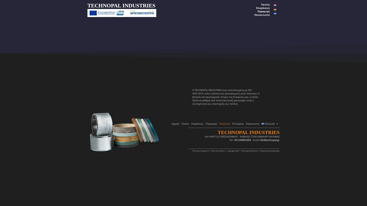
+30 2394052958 (242, 140)
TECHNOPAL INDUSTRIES (121, 6)
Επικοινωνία (262, 14)
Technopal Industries (249, 132)
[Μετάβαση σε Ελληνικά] (275, 13)
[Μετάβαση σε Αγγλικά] (275, 5)
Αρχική (175, 123)
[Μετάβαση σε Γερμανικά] (275, 9)
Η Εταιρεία (238, 123)
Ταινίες (265, 4)
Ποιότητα (224, 123)
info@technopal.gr (270, 140)
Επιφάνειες (263, 8)
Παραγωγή (263, 11)
